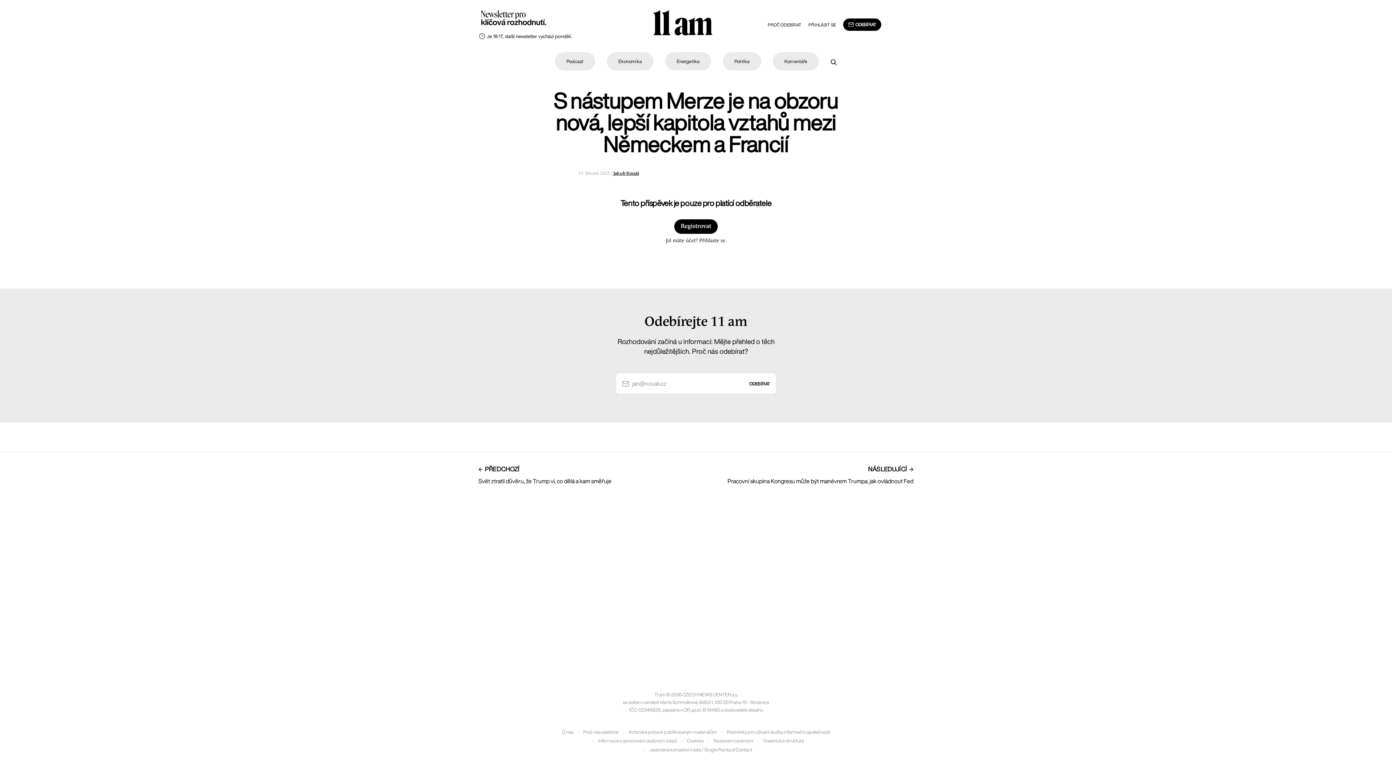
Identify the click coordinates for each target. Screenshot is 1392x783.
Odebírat (866, 24)
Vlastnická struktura (783, 740)
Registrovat (696, 226)
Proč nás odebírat (601, 732)
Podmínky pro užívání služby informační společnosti (778, 732)
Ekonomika (630, 61)
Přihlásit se (822, 24)
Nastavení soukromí (733, 740)
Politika (742, 61)
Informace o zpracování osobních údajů (637, 740)
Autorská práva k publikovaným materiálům (673, 732)
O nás (567, 732)
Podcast (575, 61)
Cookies (695, 740)
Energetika (688, 61)
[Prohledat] (833, 62)
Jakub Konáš (626, 173)
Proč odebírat (784, 24)
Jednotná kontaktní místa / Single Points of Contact (701, 749)
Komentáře (795, 61)
